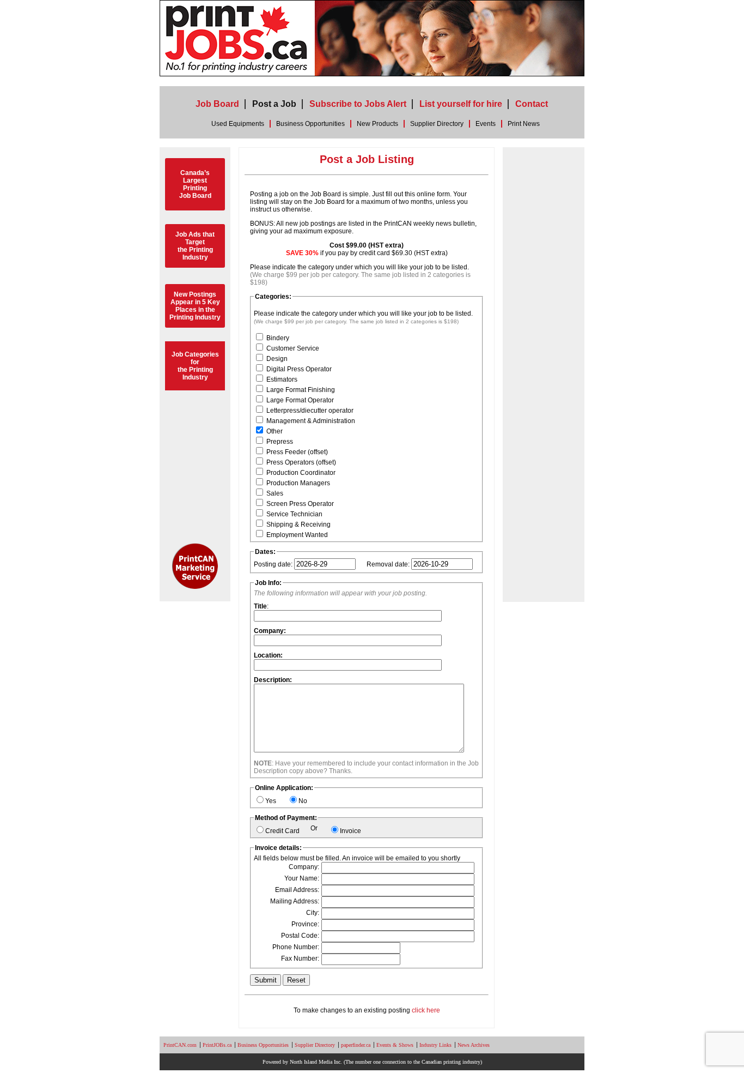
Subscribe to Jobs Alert (357, 103)
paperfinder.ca (355, 1045)
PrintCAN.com (180, 1045)
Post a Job (274, 103)
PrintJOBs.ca (217, 1045)
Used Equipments (237, 124)
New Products (377, 124)
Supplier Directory (437, 124)
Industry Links (435, 1045)
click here (426, 1010)
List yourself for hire (460, 103)
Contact (531, 103)
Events (485, 124)
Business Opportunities (310, 124)
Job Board (217, 103)
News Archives (474, 1045)
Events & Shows (394, 1045)
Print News (524, 124)
